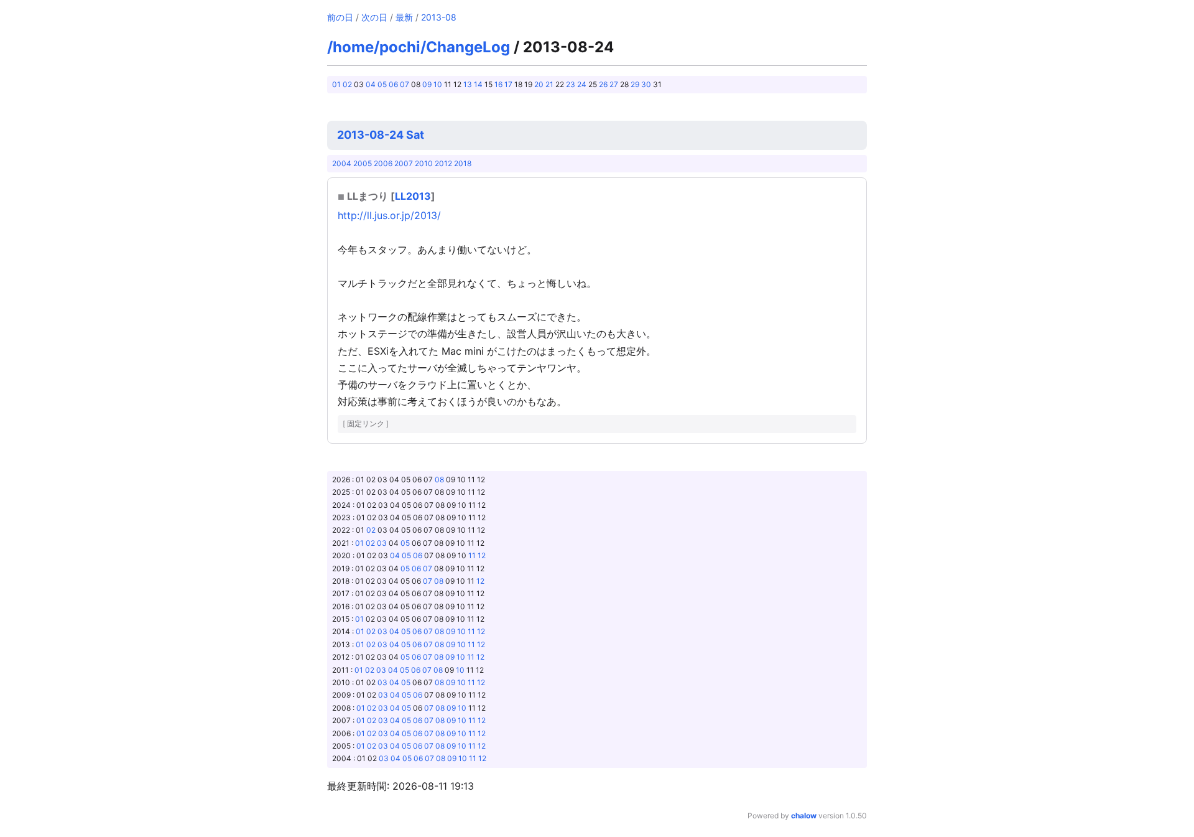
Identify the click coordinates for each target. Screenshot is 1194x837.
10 (437, 84)
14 (478, 84)
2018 (462, 163)
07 (404, 84)
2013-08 (438, 17)
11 (472, 555)
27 (613, 84)
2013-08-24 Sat (380, 134)
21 (549, 84)
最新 (404, 17)
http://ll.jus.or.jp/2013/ (389, 215)
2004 (341, 163)
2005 (362, 163)
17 (508, 84)
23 (570, 84)
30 (646, 84)
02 (347, 84)
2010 (424, 163)
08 (439, 479)
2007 (403, 163)
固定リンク (365, 423)
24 (581, 84)
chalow (804, 815)
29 (635, 84)
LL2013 (413, 196)
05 (382, 84)
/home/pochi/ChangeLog (418, 47)
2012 (443, 163)
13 (467, 84)
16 (498, 84)
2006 (383, 163)
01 (336, 84)
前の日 (340, 17)
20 (539, 84)
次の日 (374, 17)
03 (382, 543)
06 (393, 84)
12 (482, 555)
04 (371, 84)
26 (603, 84)
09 (427, 84)
